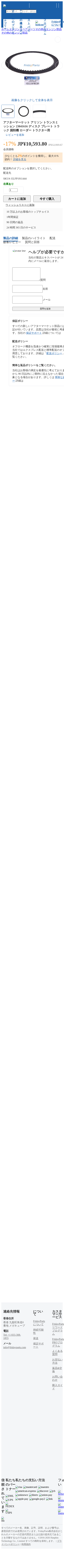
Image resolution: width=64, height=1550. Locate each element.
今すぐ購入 (47, 198)
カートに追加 (17, 198)
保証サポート (34, 333)
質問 (43, 279)
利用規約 (26, 1544)
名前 (45, 288)
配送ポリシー (54, 353)
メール (47, 299)
